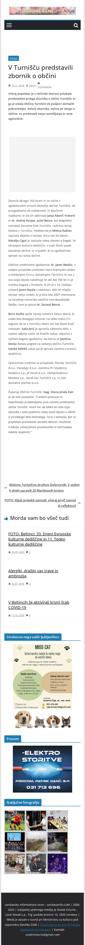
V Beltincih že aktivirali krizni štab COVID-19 (38, 605)
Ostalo (13, 58)
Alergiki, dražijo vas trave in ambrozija (33, 573)
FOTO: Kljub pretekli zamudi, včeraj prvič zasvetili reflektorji (40, 503)
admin (32, 85)
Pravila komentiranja (53, 925)
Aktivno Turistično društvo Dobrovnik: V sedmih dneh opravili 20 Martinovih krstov (44, 488)
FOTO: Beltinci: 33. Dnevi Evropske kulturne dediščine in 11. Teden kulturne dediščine (39, 539)
